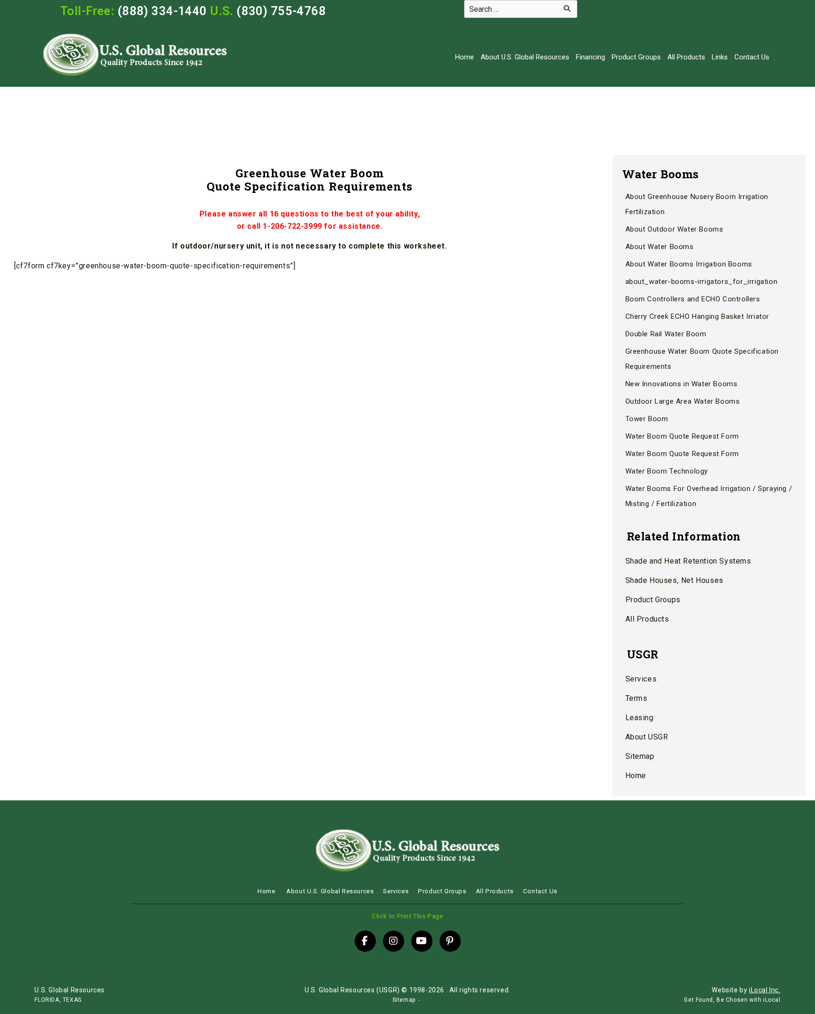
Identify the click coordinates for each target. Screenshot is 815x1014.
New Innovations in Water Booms (681, 384)
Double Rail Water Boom (666, 334)
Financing (590, 57)
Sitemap (640, 756)
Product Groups (636, 57)
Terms (636, 698)
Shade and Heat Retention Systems (688, 561)
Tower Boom (646, 419)
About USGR (646, 736)
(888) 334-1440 (162, 11)
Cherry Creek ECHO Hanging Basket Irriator (697, 316)
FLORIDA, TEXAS (57, 1000)
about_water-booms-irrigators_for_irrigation (701, 281)
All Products (686, 57)
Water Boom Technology (666, 471)
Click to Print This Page (407, 916)
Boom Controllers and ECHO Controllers (692, 299)
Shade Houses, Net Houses (674, 580)
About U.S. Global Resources (525, 57)
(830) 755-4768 (281, 11)
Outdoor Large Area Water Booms (682, 401)
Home (464, 57)
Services (641, 678)
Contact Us (751, 57)
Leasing (639, 717)
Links (720, 57)
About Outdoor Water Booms (674, 229)
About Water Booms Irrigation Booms (688, 264)
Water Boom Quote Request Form (682, 436)
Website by (746, 990)
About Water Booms (659, 246)
